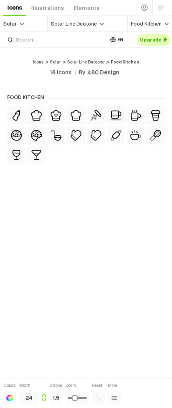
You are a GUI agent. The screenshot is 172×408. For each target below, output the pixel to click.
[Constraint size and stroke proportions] (44, 393)
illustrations (47, 8)
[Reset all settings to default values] (98, 398)
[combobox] (55, 40)
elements (87, 8)
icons (14, 7)
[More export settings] (114, 398)
